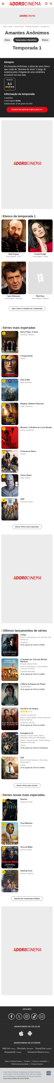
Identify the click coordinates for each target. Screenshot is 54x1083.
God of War (25, 380)
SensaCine (40, 1048)
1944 (22, 499)
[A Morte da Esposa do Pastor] (9, 694)
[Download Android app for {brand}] (31, 1033)
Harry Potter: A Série (29, 332)
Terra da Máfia (26, 847)
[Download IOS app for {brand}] (23, 1033)
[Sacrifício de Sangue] (9, 719)
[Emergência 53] (9, 743)
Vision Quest (25, 475)
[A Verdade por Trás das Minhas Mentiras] (9, 669)
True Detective (26, 823)
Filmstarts (21, 1048)
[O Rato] (9, 645)
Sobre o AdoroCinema (13, 1061)
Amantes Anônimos (32, 26)
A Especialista (26, 356)
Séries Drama (19, 26)
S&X (22, 758)
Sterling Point (26, 871)
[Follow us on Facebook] (11, 1016)
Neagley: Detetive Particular (32, 404)
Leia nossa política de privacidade (16, 1078)
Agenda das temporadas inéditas (27, 899)
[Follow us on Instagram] (27, 1016)
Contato (27, 1061)
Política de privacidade (20, 1064)
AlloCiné (6, 1048)
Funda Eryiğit (40, 254)
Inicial (5, 26)
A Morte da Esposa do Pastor (32, 684)
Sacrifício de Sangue (29, 709)
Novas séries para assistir (27, 785)
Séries (10, 26)
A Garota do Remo (28, 451)
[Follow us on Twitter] (19, 1016)
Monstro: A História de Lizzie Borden (36, 427)
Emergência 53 (26, 733)
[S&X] (9, 768)
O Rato (23, 635)
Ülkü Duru (40, 296)
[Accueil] (25, 4)
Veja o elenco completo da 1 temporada (27, 309)
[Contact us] (42, 1016)
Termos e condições (39, 1061)
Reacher (23, 799)
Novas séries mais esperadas (27, 527)
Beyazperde (10, 1052)
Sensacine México (35, 1052)
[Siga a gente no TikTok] (34, 1016)
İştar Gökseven (13, 296)
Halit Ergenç (13, 254)
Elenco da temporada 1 (19, 216)
